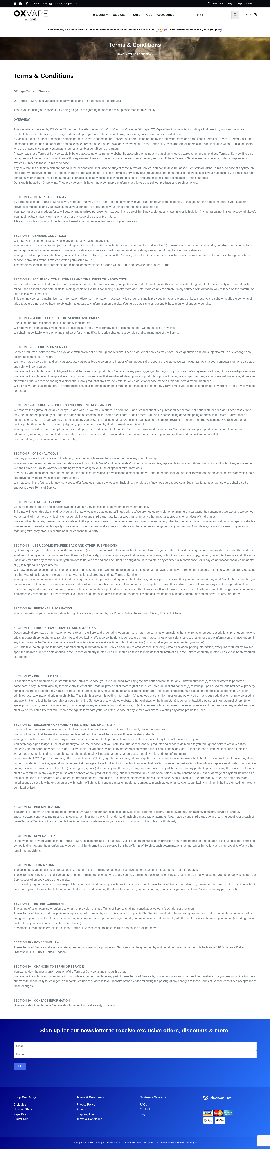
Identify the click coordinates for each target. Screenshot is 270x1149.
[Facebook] (15, 3)
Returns (82, 1109)
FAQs (143, 1104)
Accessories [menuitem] (165, 14)
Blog (143, 1114)
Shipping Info (85, 1114)
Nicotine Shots (23, 1109)
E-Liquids (20, 1104)
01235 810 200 (39, 3)
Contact (145, 1109)
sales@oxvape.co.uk (66, 3)
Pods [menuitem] (148, 14)
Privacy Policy (86, 1104)
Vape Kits (20, 1114)
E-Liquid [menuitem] (99, 14)
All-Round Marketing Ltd (186, 1142)
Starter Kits (21, 1119)
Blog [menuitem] (229, 3)
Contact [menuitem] (250, 3)
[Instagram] (20, 3)
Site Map (153, 1142)
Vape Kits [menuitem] (118, 14)
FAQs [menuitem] (239, 3)
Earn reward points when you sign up (193, 29)
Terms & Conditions (89, 1119)
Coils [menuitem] (136, 14)
